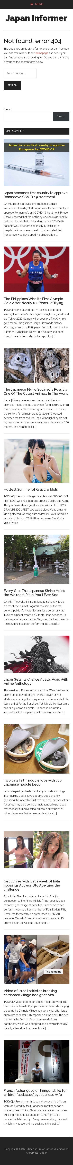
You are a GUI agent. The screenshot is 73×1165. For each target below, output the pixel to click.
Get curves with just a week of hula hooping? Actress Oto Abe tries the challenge (32, 885)
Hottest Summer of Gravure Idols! (31, 489)
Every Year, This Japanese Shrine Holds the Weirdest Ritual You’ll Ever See (34, 593)
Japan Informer (36, 18)
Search (8, 109)
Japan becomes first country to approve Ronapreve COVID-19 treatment (36, 195)
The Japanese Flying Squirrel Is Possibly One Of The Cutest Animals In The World (36, 391)
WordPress (32, 1152)
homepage (42, 53)
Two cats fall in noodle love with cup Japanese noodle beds (33, 782)
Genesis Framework (57, 1149)
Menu (39, 4)
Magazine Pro (34, 1149)
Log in (43, 1152)
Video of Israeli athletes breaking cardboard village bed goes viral (30, 993)
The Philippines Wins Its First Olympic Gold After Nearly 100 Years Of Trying (33, 301)
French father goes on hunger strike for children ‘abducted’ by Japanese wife (35, 1093)
